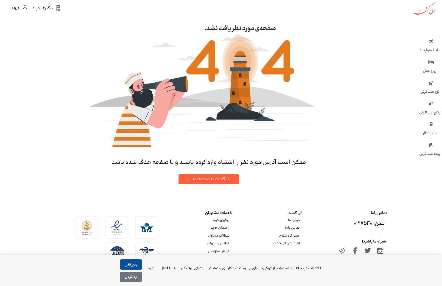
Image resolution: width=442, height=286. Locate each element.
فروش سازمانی (218, 251)
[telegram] (342, 251)
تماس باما (292, 227)
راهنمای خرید (220, 227)
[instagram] (380, 251)
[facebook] (355, 251)
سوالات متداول (218, 235)
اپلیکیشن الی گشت (286, 243)
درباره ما (294, 220)
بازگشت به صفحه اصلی (208, 179)
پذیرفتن (131, 265)
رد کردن (131, 277)
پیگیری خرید (221, 220)
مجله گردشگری (289, 235)
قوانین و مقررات (218, 243)
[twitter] (367, 251)
